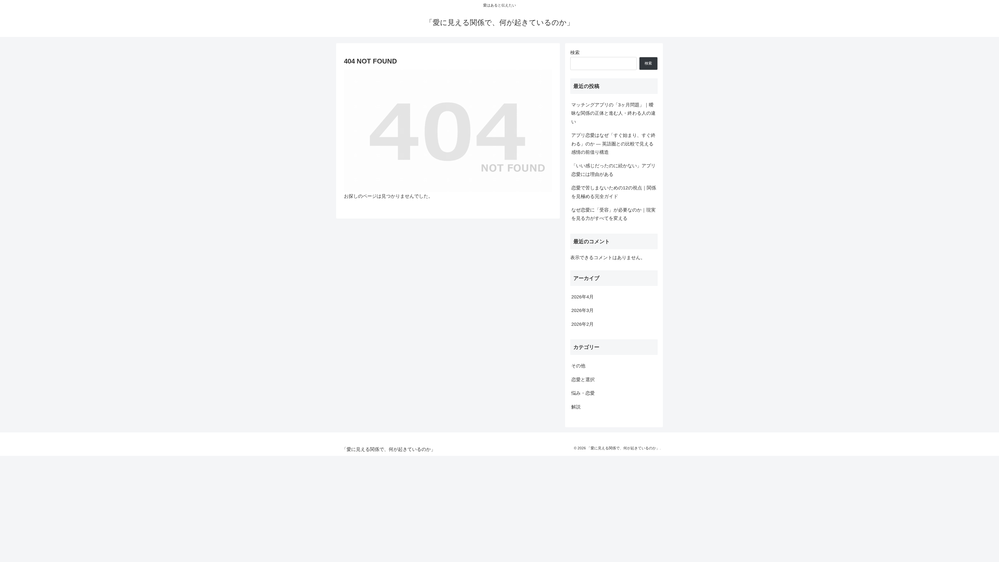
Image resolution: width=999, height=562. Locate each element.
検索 (575, 52)
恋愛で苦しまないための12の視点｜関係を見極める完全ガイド (613, 192)
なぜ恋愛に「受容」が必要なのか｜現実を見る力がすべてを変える (613, 214)
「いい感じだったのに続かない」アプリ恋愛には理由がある (613, 170)
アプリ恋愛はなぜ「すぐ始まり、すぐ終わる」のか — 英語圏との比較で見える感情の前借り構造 (613, 144)
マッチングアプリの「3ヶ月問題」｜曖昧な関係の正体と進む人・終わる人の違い (613, 113)
